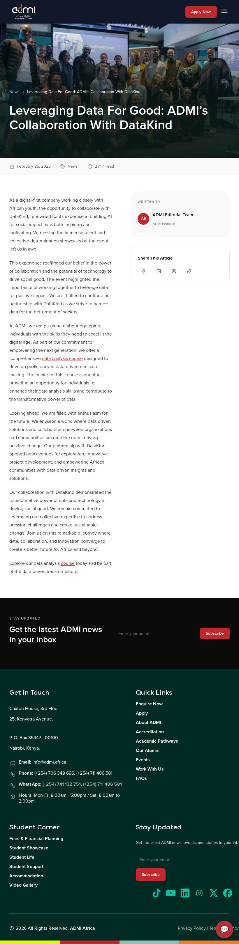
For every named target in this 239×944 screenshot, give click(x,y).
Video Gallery (23, 885)
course (68, 563)
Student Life (21, 857)
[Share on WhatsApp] (174, 271)
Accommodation (26, 876)
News (14, 91)
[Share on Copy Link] (189, 271)
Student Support (26, 867)
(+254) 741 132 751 (62, 784)
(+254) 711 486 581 (102, 784)
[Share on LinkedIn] (159, 271)
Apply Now (201, 11)
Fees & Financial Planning (36, 839)
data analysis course (62, 358)
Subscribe (215, 633)
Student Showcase (28, 848)
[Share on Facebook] (144, 271)
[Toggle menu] (224, 11)
